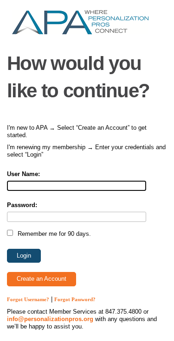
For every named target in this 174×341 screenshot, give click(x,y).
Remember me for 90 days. (54, 233)
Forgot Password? (75, 299)
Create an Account (41, 278)
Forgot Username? (28, 299)
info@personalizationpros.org (50, 319)
